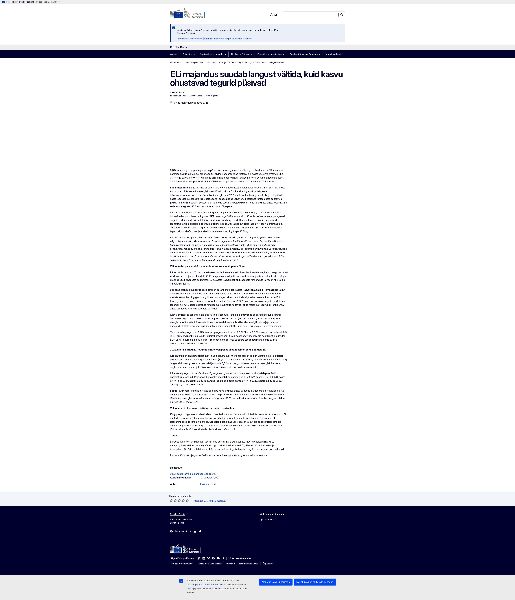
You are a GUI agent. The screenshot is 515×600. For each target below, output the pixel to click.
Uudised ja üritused (240, 54)
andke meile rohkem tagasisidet (212, 501)
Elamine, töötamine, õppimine (304, 54)
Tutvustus (187, 54)
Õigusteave (268, 563)
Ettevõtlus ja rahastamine (269, 54)
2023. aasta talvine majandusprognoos (191, 473)
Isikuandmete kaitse (248, 563)
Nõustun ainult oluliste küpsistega (314, 582)
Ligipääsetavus (267, 519)
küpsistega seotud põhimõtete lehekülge (206, 584)
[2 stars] (173, 500)
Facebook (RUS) (183, 531)
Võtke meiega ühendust (240, 558)
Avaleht (174, 54)
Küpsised (230, 563)
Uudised (211, 62)
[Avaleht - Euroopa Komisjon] (191, 13)
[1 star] (171, 500)
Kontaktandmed (333, 54)
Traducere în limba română (190, 38)
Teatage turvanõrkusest (181, 563)
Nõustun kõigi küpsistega (276, 582)
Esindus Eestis (176, 62)
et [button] (275, 14)
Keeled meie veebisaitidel (210, 563)
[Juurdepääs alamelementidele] (195, 54)
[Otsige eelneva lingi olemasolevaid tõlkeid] (214, 474)
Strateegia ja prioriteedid (211, 54)
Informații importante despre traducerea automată (228, 38)
